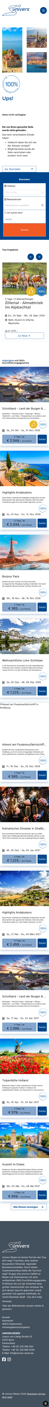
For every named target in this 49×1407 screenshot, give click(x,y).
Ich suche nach (14, 212)
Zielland (11, 186)
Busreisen (24, 179)
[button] (30, 257)
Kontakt (6, 1317)
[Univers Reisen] (15, 10)
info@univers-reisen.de (21, 1353)
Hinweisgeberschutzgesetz (16, 1327)
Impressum (7, 1320)
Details (42, 439)
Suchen (24, 229)
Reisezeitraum (13, 199)
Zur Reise (23, 335)
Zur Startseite (12, 169)
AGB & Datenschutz (12, 1323)
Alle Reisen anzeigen (25, 1206)
